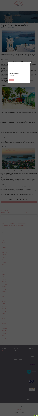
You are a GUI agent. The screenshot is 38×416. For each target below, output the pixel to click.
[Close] (30, 62)
